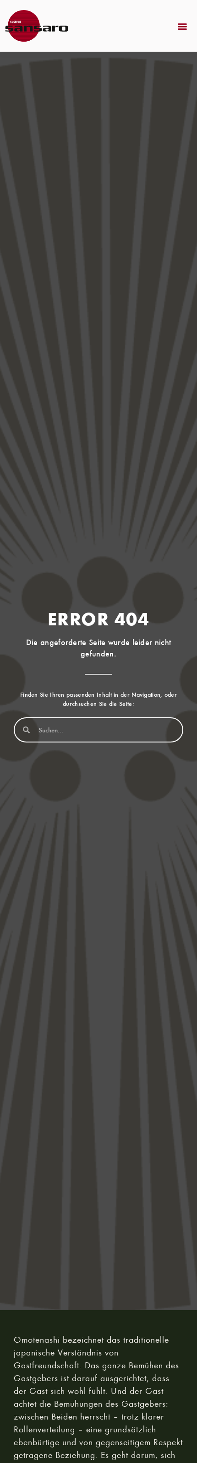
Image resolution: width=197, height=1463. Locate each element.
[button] (182, 25)
